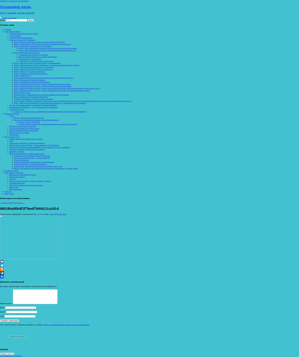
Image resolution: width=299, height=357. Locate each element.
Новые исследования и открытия (22, 126)
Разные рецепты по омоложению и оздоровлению (34, 162)
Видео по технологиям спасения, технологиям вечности (36, 120)
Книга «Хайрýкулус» (22, 76)
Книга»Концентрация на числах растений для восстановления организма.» (44, 78)
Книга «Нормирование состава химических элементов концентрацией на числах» (47, 65)
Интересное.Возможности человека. (23, 131)
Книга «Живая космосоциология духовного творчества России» (39, 42)
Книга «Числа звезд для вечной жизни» (30, 80)
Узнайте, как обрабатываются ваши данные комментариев (66, 325)
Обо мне (8, 192)
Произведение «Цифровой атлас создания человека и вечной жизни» (41, 95)
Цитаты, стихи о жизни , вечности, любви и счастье (30, 181)
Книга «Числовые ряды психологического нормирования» (37, 63)
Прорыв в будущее (12, 114)
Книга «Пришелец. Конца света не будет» (30, 74)
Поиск (2, 20)
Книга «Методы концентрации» (27, 53)
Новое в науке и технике (19, 133)
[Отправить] (149, 276)
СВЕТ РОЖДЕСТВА (57, 214)
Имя (2, 308)
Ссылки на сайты (12, 171)
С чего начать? (15, 36)
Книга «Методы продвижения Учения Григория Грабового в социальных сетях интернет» (50, 103)
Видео (11, 116)
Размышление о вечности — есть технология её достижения (33, 107)
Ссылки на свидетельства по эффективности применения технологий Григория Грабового (50, 112)
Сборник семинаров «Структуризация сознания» (33, 99)
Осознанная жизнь (15, 7)
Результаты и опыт (16, 109)
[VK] (149, 262)
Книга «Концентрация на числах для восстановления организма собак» (42, 84)
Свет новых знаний (12, 32)
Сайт (2, 316)
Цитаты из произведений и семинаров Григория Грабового (33, 105)
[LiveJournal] (149, 273)
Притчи (12, 179)
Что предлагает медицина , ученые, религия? (32, 158)
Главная (8, 29)
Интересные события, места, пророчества (26, 185)
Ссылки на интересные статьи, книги (24, 128)
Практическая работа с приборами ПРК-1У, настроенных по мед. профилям (39, 147)
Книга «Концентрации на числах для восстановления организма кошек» (43, 86)
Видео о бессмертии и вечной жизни (28, 118)
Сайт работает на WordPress (11, 356)
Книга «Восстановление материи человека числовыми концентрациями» (48, 48)
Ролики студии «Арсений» (29, 122)
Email (3, 312)
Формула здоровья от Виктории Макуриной (26, 149)
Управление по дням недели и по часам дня (36, 61)
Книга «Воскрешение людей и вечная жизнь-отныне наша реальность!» (42, 44)
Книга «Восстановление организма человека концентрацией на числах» (48, 50)
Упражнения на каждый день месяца (33, 55)
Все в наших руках (12, 137)
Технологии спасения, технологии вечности (27, 143)
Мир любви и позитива (14, 173)
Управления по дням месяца (30, 59)
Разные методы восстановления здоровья (25, 139)
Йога (11, 141)
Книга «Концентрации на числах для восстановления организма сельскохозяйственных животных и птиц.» (57, 88)
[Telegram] (149, 265)
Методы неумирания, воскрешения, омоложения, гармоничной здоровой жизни (46, 168)
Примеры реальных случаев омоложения (30, 164)
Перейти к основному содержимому (14, 1)
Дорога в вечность (21, 160)
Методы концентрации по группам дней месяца (38, 57)
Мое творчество (15, 189)
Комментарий (6, 303)
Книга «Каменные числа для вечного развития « (33, 69)
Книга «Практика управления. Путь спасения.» (33, 46)
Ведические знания (17, 177)
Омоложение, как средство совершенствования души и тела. (38, 166)
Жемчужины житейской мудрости (22, 175)
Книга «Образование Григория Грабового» (31, 97)
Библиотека (14, 135)
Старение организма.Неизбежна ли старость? (32, 156)
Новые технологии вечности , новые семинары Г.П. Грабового (34, 145)
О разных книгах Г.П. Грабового (22, 40)
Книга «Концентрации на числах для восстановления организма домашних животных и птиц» (52, 91)
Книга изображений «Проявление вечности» (32, 82)
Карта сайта (9, 194)
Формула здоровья (16, 152)
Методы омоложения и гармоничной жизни (26, 154)
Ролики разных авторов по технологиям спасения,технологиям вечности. (48, 124)
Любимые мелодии (17, 183)
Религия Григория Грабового (20, 38)
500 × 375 (37, 214)
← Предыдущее (6, 203)
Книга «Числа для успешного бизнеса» (29, 72)
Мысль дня (13, 187)
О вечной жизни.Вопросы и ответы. (23, 34)
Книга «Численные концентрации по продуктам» (34, 67)
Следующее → (19, 203)
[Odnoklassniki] (149, 269)
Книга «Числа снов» (22, 93)
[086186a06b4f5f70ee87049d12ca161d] (29, 259)
